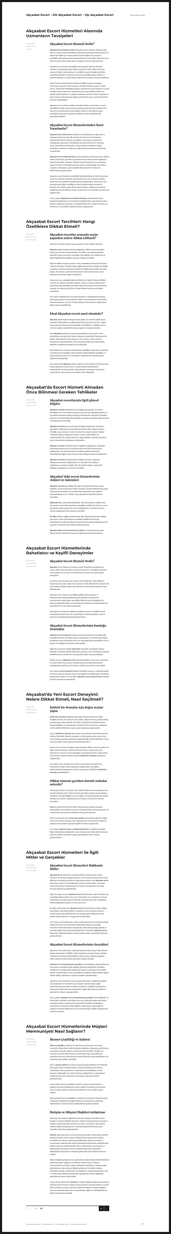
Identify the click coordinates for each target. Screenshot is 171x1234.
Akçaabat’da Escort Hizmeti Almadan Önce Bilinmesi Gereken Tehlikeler (64, 389)
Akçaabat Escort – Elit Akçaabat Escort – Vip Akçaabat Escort (70, 15)
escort (28, 1224)
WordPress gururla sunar (78, 1224)
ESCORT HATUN (31, 46)
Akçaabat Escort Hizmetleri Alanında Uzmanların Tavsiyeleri (64, 33)
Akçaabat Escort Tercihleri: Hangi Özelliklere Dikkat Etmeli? (60, 224)
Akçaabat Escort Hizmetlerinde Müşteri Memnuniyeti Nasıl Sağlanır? (66, 1029)
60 (37, 1208)
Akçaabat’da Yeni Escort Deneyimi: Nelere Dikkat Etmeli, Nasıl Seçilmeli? (64, 697)
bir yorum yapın (31, 239)
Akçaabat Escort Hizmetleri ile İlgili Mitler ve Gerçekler (62, 855)
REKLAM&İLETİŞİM (137, 15)
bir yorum (29, 49)
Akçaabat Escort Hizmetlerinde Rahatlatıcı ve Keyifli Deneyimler (59, 550)
